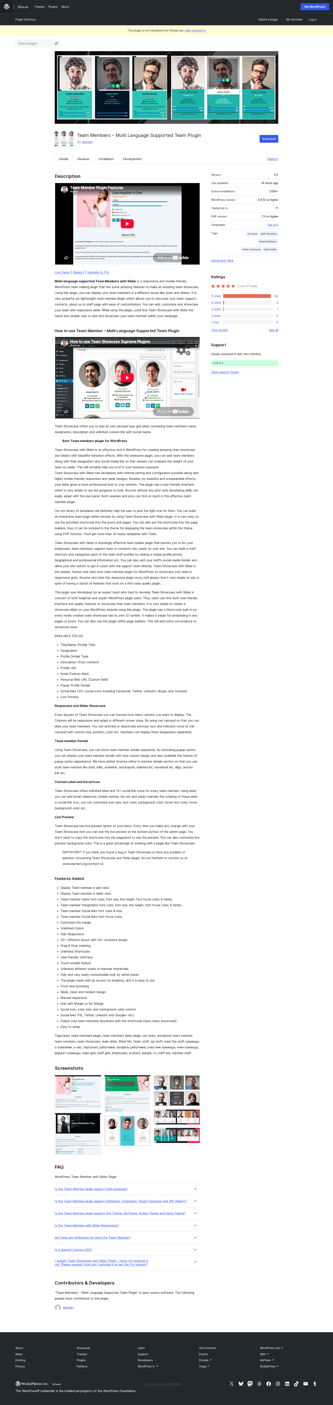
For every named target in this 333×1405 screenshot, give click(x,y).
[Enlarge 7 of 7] (195, 1133)
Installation (106, 159)
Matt (264, 1354)
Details (63, 159)
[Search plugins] (56, 43)
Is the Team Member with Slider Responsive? (87, 1225)
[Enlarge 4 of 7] (145, 1121)
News (19, 1354)
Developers (145, 1360)
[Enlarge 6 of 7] (195, 1115)
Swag (204, 1366)
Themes (82, 1354)
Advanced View (222, 260)
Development (132, 159)
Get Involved (207, 1348)
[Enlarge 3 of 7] (145, 1080)
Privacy (20, 1366)
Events (203, 1354)
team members (268, 241)
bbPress (267, 1360)
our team (252, 233)
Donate (205, 1360)
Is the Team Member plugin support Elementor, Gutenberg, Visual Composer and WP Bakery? (121, 1201)
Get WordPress (314, 6)
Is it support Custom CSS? (73, 1250)
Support (272, 159)
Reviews (83, 159)
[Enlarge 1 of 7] (96, 1080)
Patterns (82, 1366)
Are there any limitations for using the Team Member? (93, 1238)
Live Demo (62, 272)
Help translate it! (195, 30)
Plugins (81, 1360)
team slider (270, 249)
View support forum (225, 372)
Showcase (83, 1348)
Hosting (20, 1360)
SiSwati (56, 1384)
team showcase (252, 249)
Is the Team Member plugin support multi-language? (91, 1189)
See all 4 (273, 224)
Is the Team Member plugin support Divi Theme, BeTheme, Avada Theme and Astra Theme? (120, 1213)
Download (269, 138)
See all (273, 330)
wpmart (87, 142)
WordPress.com (271, 1348)
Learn (141, 1348)
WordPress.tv (148, 1366)
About (19, 1348)
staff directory (269, 233)
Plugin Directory (25, 19)
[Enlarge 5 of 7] (195, 1080)
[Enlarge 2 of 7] (96, 1118)
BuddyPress (269, 1366)
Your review (219, 330)
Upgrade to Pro (98, 272)
